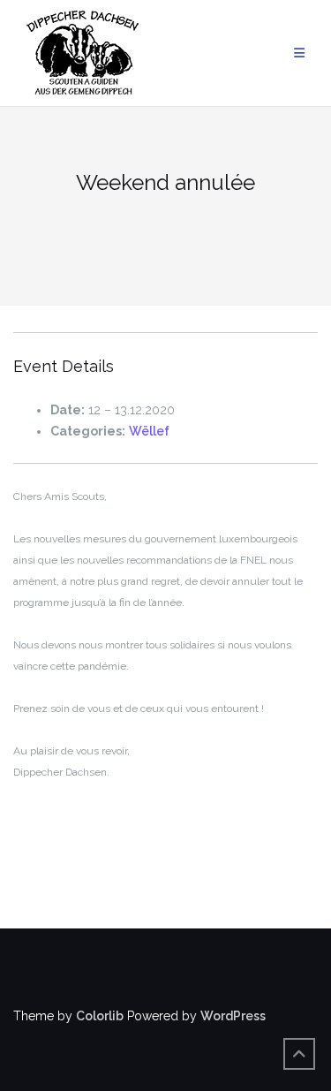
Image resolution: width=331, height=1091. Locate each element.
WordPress (233, 1016)
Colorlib (100, 1016)
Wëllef (149, 431)
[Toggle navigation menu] (299, 53)
